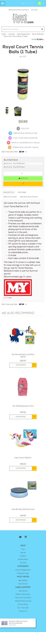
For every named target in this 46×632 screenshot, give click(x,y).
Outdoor (12, 34)
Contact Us (23, 611)
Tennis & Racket (38, 34)
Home (4, 34)
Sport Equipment (23, 34)
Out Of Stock (21, 365)
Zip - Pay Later (23, 608)
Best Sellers (23, 580)
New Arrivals (23, 584)
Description (8, 192)
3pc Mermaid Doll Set (15, 623)
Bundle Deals (23, 559)
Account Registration (23, 570)
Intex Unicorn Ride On (23, 458)
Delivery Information (23, 594)
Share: (34, 39)
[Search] (42, 29)
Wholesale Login (23, 573)
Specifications (10, 197)
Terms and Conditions (23, 598)
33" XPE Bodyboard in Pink (23, 406)
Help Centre (23, 591)
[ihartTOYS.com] (23, 18)
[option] (23, 83)
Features (22, 192)
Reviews (24, 197)
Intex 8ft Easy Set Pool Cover (23, 509)
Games (23, 553)
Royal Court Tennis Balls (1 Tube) (15, 36)
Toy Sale (23, 563)
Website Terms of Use (23, 601)
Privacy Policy (23, 604)
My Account (29, 3)
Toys (23, 549)
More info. (37, 143)
